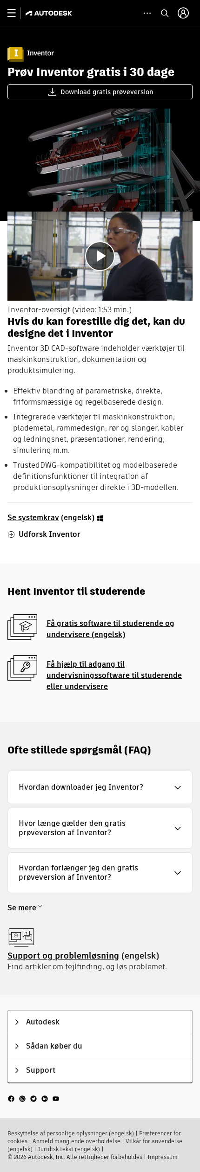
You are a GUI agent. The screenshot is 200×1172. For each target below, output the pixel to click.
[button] (100, 787)
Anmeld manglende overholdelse (76, 1141)
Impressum (162, 1157)
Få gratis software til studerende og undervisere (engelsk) (110, 629)
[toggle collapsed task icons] (147, 13)
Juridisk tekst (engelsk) (69, 1149)
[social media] (33, 1098)
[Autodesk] (50, 13)
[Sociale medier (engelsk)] (33, 1098)
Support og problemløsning (63, 955)
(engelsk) (51, 517)
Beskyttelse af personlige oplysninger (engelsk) (70, 1133)
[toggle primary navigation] (16, 13)
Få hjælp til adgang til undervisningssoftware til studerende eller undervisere (114, 675)
